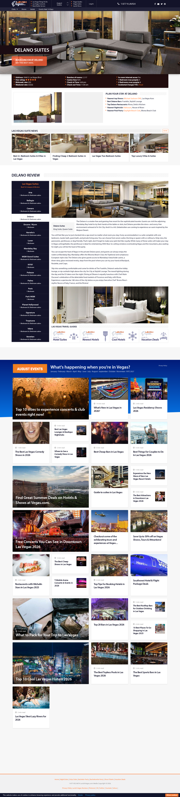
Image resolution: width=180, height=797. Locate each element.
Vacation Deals (120, 779)
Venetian (30, 337)
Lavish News (77, 6)
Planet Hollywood (30, 305)
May (79, 371)
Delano (30, 217)
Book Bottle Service (39, 6)
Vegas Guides (77, 2)
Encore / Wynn (30, 225)
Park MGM (30, 297)
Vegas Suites (77, 4)
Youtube (108, 788)
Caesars (30, 209)
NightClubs (64, 779)
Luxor (30, 241)
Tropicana (30, 321)
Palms (30, 281)
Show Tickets (109, 779)
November (121, 371)
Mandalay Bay (30, 249)
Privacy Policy (163, 365)
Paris (30, 289)
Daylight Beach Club (132, 110)
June (84, 371)
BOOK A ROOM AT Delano (29, 61)
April (75, 371)
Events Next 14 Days (46, 9)
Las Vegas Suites (30, 185)
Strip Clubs (73, 779)
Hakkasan (127, 107)
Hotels (32, 9)
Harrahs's (30, 233)
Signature (30, 313)
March (69, 371)
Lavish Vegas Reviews (80, 788)
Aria (30, 193)
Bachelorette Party (96, 779)
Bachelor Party (83, 779)
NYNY (30, 265)
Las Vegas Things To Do (40, 2)
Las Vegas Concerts (39, 4)
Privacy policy (90, 795)
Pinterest (92, 788)
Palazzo (30, 273)
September (103, 371)
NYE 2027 (130, 371)
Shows (24, 9)
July (89, 371)
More (165, 131)
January (53, 371)
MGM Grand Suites (30, 257)
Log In (91, 4)
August (95, 371)
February (61, 371)
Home (57, 779)
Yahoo (115, 788)
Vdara (30, 329)
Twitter (101, 788)
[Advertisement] (83, 107)
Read (141, 84)
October (112, 371)
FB (97, 788)
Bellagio (30, 201)
